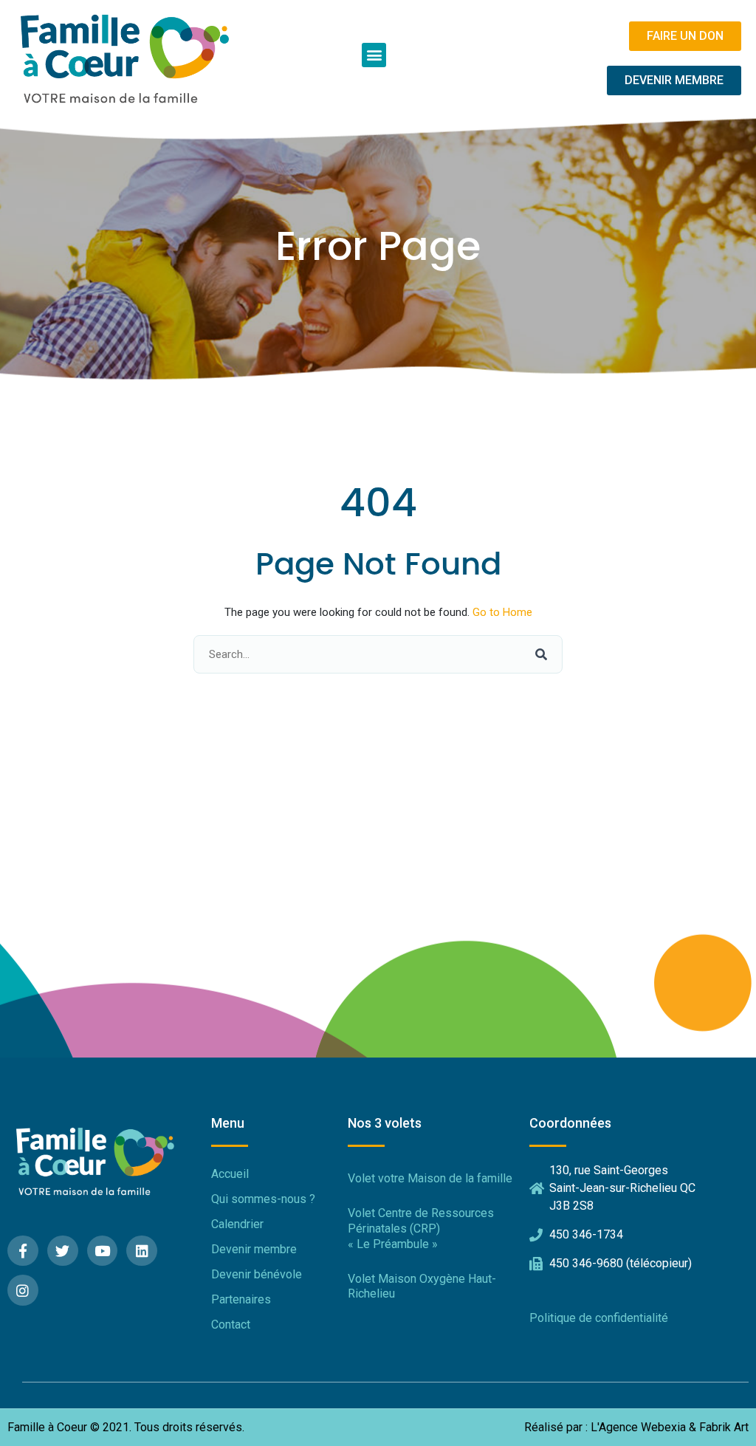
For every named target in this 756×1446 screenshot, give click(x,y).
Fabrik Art (724, 1427)
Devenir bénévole (256, 1274)
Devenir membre (254, 1249)
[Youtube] (102, 1251)
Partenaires (241, 1299)
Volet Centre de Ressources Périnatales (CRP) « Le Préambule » (421, 1228)
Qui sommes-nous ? (263, 1199)
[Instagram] (22, 1290)
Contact (230, 1324)
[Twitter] (62, 1251)
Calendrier (237, 1224)
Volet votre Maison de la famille (430, 1178)
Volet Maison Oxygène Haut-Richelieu (422, 1286)
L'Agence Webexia (638, 1427)
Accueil (230, 1174)
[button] (374, 55)
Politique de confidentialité (598, 1318)
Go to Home (502, 612)
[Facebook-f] (22, 1251)
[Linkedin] (141, 1251)
